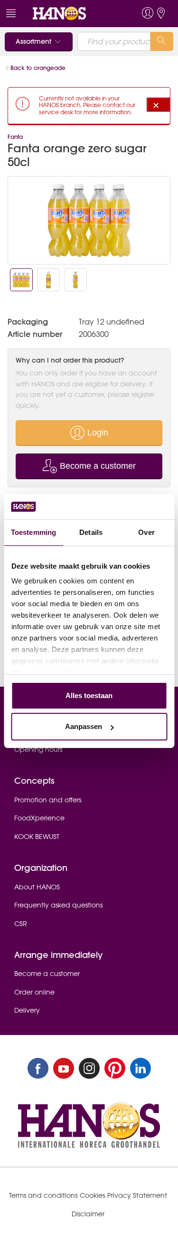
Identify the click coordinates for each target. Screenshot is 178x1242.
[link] (72, 13)
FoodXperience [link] (39, 818)
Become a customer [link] (47, 973)
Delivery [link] (27, 1010)
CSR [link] (20, 923)
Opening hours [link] (38, 749)
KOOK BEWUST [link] (36, 836)
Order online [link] (34, 992)
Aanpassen (83, 726)
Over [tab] (146, 532)
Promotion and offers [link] (47, 800)
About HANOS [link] (37, 887)
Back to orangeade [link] (38, 68)
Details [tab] (91, 532)
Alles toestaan (89, 695)
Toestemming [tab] (33, 532)
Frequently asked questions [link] (58, 905)
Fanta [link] (15, 137)
